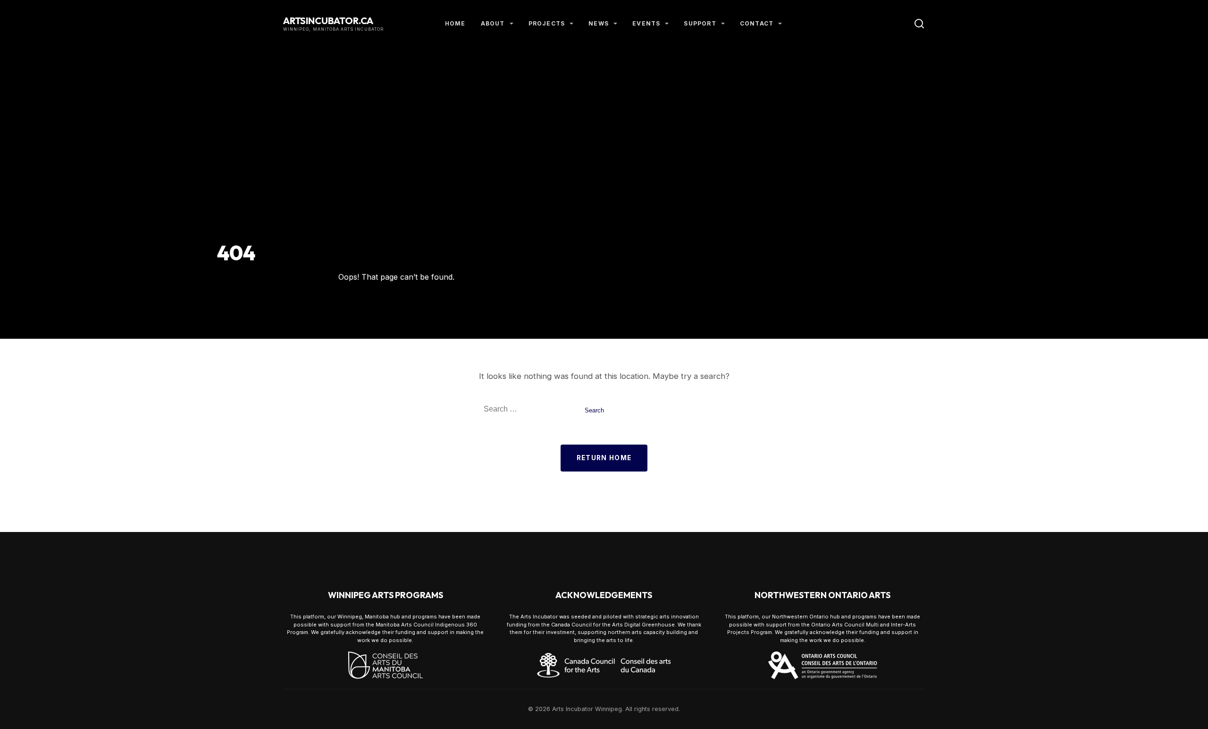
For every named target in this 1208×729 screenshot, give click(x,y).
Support (700, 23)
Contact (756, 23)
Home (455, 23)
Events (646, 23)
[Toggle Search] (919, 23)
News (598, 23)
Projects (546, 23)
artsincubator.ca (328, 20)
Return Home (604, 458)
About (493, 23)
